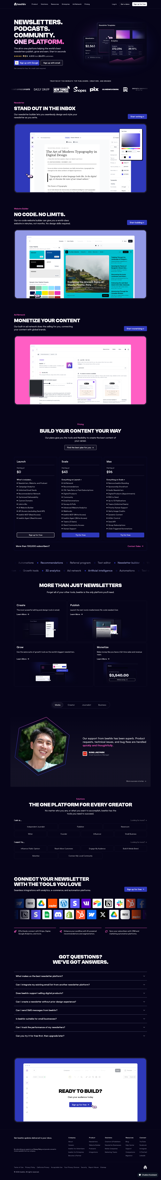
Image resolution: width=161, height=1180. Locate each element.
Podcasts (92, 1148)
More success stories (136, 781)
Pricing (87, 4)
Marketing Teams (111, 1152)
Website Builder (94, 1145)
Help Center (130, 1145)
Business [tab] (102, 705)
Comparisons (130, 1152)
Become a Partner (74, 1155)
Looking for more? (139, 820)
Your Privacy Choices (71, 1167)
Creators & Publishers (112, 1141)
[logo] (20, 4)
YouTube (143, 1141)
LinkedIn (142, 1155)
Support (129, 1148)
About (70, 1141)
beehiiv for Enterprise (76, 1152)
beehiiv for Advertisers (76, 1148)
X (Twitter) (143, 1152)
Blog (127, 1141)
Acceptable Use (56, 1167)
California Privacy (43, 1167)
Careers (71, 1145)
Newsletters (93, 1141)
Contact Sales (134, 546)
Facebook (143, 1145)
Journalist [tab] (86, 705)
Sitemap (103, 1167)
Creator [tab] (71, 705)
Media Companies (111, 1148)
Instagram (143, 1148)
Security (84, 1167)
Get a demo (125, 4)
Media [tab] (57, 705)
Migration (129, 1155)
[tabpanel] (80, 749)
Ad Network (77, 4)
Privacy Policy (38, 1149)
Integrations (93, 1152)
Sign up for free (140, 4)
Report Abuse (94, 1167)
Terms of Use (18, 1167)
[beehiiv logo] (145, 1167)
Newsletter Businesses (113, 1145)
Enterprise (66, 4)
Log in (114, 4)
